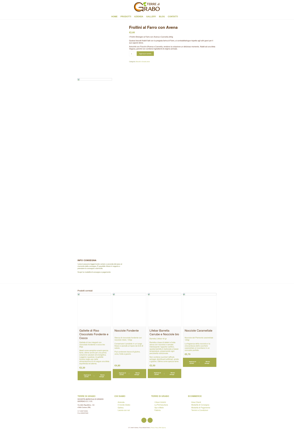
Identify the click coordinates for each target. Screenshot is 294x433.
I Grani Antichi (160, 402)
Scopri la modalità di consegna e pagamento (94, 272)
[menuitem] (114, 16)
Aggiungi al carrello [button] (87, 375)
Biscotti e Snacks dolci (143, 61)
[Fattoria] (152, 410)
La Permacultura (161, 404)
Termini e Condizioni (199, 410)
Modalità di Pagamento (200, 407)
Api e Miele (159, 407)
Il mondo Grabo (124, 404)
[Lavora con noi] (116, 410)
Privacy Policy (154, 427)
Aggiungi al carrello (145, 54)
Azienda (121, 402)
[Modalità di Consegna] (189, 404)
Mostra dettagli (102, 375)
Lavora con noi (124, 410)
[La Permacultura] (152, 404)
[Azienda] (116, 402)
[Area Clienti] (189, 402)
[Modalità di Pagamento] (189, 407)
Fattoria (157, 410)
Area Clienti (196, 402)
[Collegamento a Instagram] (82, 7)
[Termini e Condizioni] (189, 410)
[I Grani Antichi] (152, 402)
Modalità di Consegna (200, 404)
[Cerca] (180, 16)
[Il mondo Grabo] (116, 404)
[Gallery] (116, 407)
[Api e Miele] (152, 407)
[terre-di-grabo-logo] (147, 7)
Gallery (121, 407)
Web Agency (162, 427)
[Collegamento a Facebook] (78, 7)
